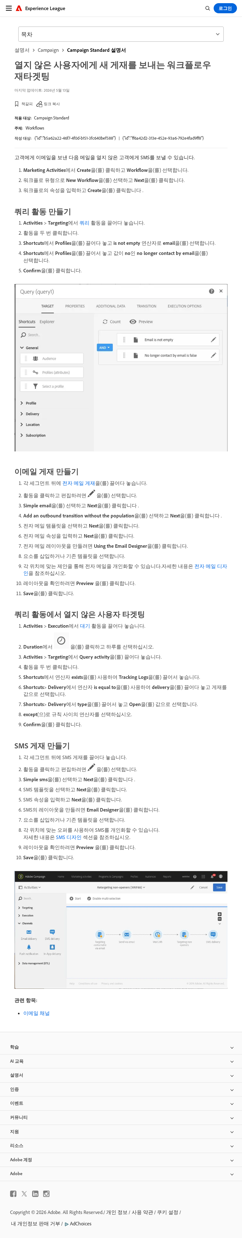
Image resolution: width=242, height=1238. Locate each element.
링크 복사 (52, 103)
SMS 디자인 (69, 837)
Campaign (48, 50)
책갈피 (27, 103)
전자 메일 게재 (78, 483)
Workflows (35, 128)
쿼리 (84, 223)
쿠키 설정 (167, 1212)
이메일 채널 (36, 1013)
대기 (85, 626)
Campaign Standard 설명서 (96, 50)
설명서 (22, 50)
